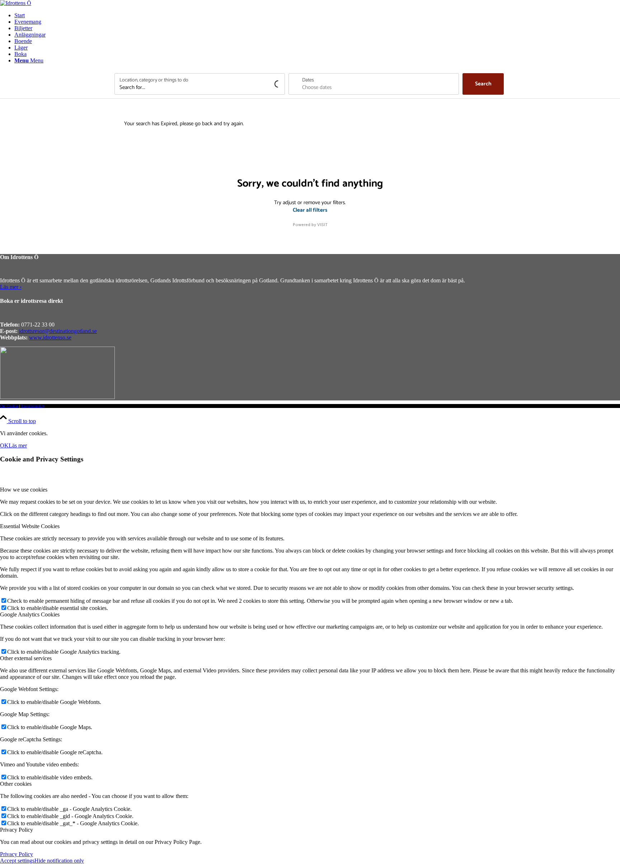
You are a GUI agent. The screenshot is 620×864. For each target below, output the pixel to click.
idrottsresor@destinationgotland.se (58, 331)
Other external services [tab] (26, 658)
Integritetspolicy (32, 406)
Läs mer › (11, 287)
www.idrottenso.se (50, 337)
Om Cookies (9, 406)
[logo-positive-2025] (15, 3)
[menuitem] (317, 15)
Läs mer (18, 445)
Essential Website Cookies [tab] (30, 526)
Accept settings (17, 861)
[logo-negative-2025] (57, 397)
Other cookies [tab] (16, 784)
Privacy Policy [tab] (16, 830)
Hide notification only (59, 861)
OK (4, 445)
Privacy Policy (16, 854)
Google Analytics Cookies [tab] (30, 614)
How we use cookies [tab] (23, 490)
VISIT (322, 224)
